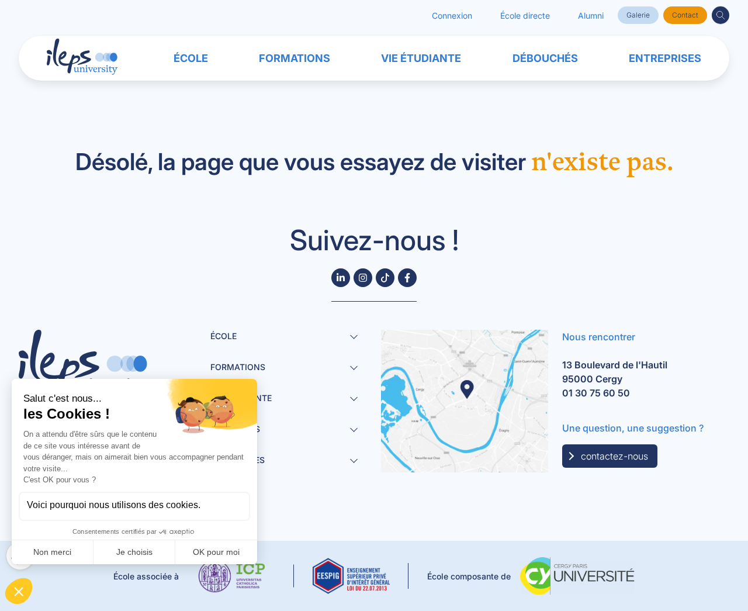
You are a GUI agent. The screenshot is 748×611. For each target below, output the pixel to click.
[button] (720, 15)
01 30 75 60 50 (596, 393)
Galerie (638, 15)
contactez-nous (614, 456)
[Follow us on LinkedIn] (340, 277)
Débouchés (545, 58)
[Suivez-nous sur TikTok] (385, 277)
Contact (685, 15)
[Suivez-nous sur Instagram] (363, 277)
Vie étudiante (421, 58)
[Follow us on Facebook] (407, 277)
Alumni (591, 15)
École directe (525, 15)
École (191, 58)
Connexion (452, 15)
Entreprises (665, 58)
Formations (294, 58)
